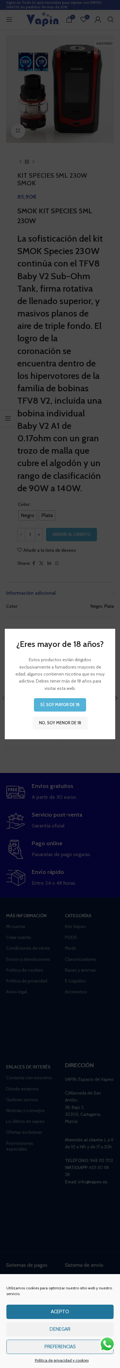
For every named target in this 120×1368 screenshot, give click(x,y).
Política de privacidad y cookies (62, 1360)
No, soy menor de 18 (60, 722)
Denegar (60, 1329)
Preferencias (60, 1347)
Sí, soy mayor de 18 (60, 704)
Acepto (60, 1312)
